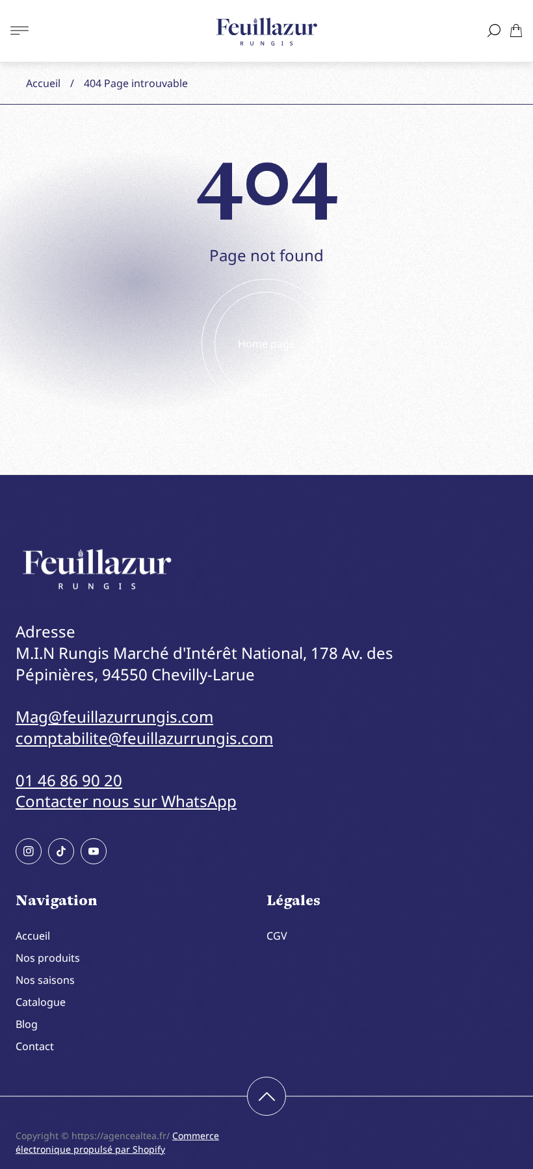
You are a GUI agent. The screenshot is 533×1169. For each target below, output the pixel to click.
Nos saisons (45, 980)
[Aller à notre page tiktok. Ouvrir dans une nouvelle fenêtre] (61, 851)
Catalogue (41, 1002)
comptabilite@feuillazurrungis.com (144, 738)
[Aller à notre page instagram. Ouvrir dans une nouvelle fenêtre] (29, 851)
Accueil (43, 83)
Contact (35, 1046)
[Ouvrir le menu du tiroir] (19, 30)
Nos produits (48, 958)
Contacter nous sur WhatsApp (126, 801)
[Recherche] (494, 30)
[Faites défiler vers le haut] (266, 1096)
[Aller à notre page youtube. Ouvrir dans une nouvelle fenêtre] (94, 851)
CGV (276, 936)
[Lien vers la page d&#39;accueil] (97, 569)
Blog (27, 1024)
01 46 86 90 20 (69, 780)
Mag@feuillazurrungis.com (114, 716)
